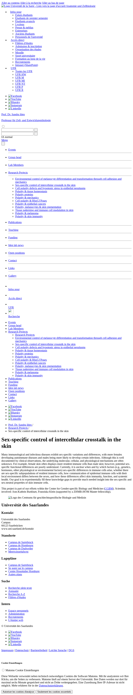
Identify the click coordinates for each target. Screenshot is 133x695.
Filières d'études (24, 43)
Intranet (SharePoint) (26, 65)
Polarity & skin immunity (29, 216)
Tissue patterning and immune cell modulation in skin (44, 210)
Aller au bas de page (53, 2)
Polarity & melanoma (26, 213)
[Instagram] (15, 105)
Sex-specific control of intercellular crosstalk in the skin (45, 185)
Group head (14, 157)
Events (12, 149)
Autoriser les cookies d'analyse (18, 691)
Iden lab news (16, 245)
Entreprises (21, 30)
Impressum (7, 650)
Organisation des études (28, 49)
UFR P (19, 86)
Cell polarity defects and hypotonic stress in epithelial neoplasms (50, 188)
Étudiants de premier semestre (31, 18)
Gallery (12, 275)
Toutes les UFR (23, 71)
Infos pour (15, 11)
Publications (15, 222)
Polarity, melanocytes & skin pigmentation (38, 206)
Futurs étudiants (24, 15)
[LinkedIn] (14, 108)
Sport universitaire (25, 55)
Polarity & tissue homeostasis (31, 191)
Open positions (16, 252)
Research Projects (18, 172)
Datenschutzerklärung (51, 685)
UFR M (19, 77)
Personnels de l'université (29, 36)
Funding (12, 237)
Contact (12, 260)
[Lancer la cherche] (36, 130)
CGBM (109, 488)
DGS (71, 650)
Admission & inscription (28, 46)
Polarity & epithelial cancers (30, 203)
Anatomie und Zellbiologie (80, 6)
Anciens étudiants (25, 33)
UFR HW (20, 74)
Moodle (19, 52)
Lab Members (16, 164)
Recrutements (22, 61)
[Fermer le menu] (3, 143)
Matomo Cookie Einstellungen (22, 670)
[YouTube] (14, 99)
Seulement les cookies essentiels (54, 691)
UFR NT (20, 83)
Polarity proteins (24, 194)
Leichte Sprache (58, 650)
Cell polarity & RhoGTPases (31, 200)
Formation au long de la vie (30, 58)
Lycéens (19, 24)
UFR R (19, 90)
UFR (13, 68)
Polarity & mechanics (27, 197)
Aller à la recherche (30, 2)
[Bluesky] (14, 102)
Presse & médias (24, 27)
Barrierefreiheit (39, 650)
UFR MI (20, 80)
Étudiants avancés (25, 21)
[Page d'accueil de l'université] (33, 6)
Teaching (13, 229)
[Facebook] (15, 95)
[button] (6, 136)
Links (11, 268)
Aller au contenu (10, 2)
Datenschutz (22, 650)
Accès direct (17, 40)
